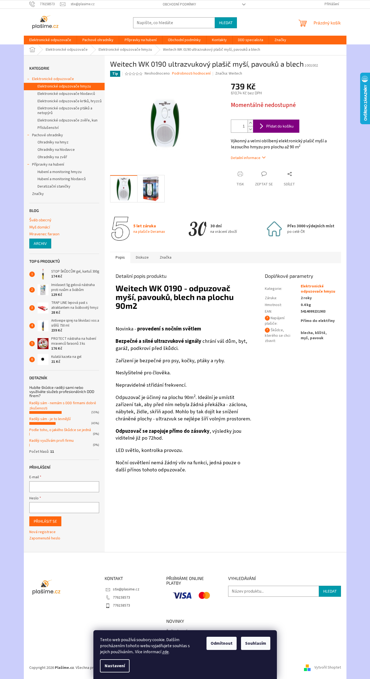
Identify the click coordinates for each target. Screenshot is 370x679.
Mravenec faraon (44, 234)
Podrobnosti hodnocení (191, 73)
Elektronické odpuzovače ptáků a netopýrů (65, 111)
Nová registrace (42, 532)
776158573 (121, 597)
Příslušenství (48, 128)
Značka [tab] (165, 257)
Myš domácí (39, 227)
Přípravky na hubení (48, 164)
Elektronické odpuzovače (53, 79)
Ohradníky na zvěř (52, 157)
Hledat (226, 22)
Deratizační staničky (54, 186)
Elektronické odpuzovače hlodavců (66, 94)
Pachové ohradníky (47, 135)
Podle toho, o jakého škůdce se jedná (60, 430)
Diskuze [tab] (142, 257)
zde (165, 652)
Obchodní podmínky (179, 4)
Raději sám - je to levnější (50, 419)
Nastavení (115, 666)
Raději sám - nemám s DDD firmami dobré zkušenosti (62, 405)
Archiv (40, 243)
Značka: (228, 73)
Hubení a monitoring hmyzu (60, 172)
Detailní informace (245, 158)
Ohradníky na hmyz (53, 142)
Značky (38, 194)
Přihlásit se (45, 521)
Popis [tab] (120, 257)
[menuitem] (50, 40)
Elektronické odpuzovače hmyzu (64, 86)
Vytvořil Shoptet (327, 667)
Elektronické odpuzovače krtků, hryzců (70, 101)
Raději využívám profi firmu (51, 440)
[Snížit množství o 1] (250, 129)
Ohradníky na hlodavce (56, 149)
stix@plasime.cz (126, 589)
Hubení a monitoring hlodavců (62, 179)
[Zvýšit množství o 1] (250, 123)
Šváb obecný (40, 220)
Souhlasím (255, 643)
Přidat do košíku (280, 126)
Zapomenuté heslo (44, 538)
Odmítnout (222, 643)
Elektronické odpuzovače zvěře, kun (67, 120)
